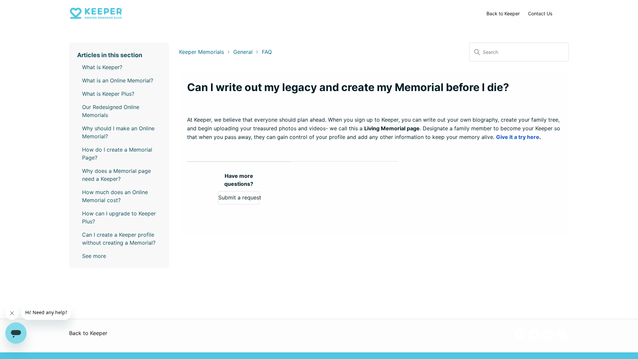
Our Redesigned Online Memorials (110, 111)
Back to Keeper (503, 13)
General (243, 52)
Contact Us (540, 13)
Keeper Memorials (201, 52)
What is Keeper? (102, 67)
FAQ (267, 52)
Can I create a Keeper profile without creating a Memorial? (119, 238)
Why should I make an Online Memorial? (118, 132)
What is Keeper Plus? (108, 93)
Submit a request (239, 197)
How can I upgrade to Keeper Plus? (119, 217)
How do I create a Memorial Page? (117, 153)
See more (94, 256)
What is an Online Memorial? (117, 80)
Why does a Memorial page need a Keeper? (116, 175)
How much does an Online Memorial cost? (115, 196)
